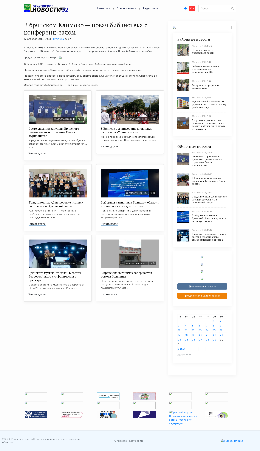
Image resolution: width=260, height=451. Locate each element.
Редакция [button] (149, 8)
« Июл (181, 348)
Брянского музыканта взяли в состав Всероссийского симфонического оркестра (55, 276)
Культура (58, 38)
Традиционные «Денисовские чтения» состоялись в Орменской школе (56, 204)
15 (214, 330)
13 (200, 330)
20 (200, 334)
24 (179, 339)
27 (200, 339)
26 (193, 339)
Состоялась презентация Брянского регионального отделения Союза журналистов (54, 132)
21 (207, 334)
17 (179, 334)
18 (186, 334)
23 (221, 334)
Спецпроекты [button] (125, 8)
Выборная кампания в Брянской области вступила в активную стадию (130, 204)
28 (207, 339)
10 (179, 330)
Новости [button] (102, 8)
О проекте (120, 440)
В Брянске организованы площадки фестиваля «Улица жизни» (126, 130)
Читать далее (37, 153)
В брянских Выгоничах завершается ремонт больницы (126, 274)
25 (186, 339)
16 (221, 330)
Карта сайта (136, 440)
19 (193, 334)
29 (214, 339)
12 (193, 330)
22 (214, 334)
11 (186, 330)
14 (207, 330)
